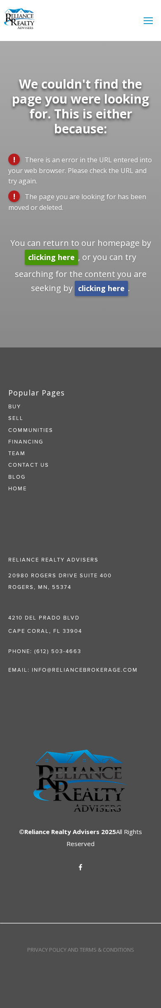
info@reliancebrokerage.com (85, 669)
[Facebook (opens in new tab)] (80, 867)
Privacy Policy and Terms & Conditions (80, 949)
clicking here (51, 257)
